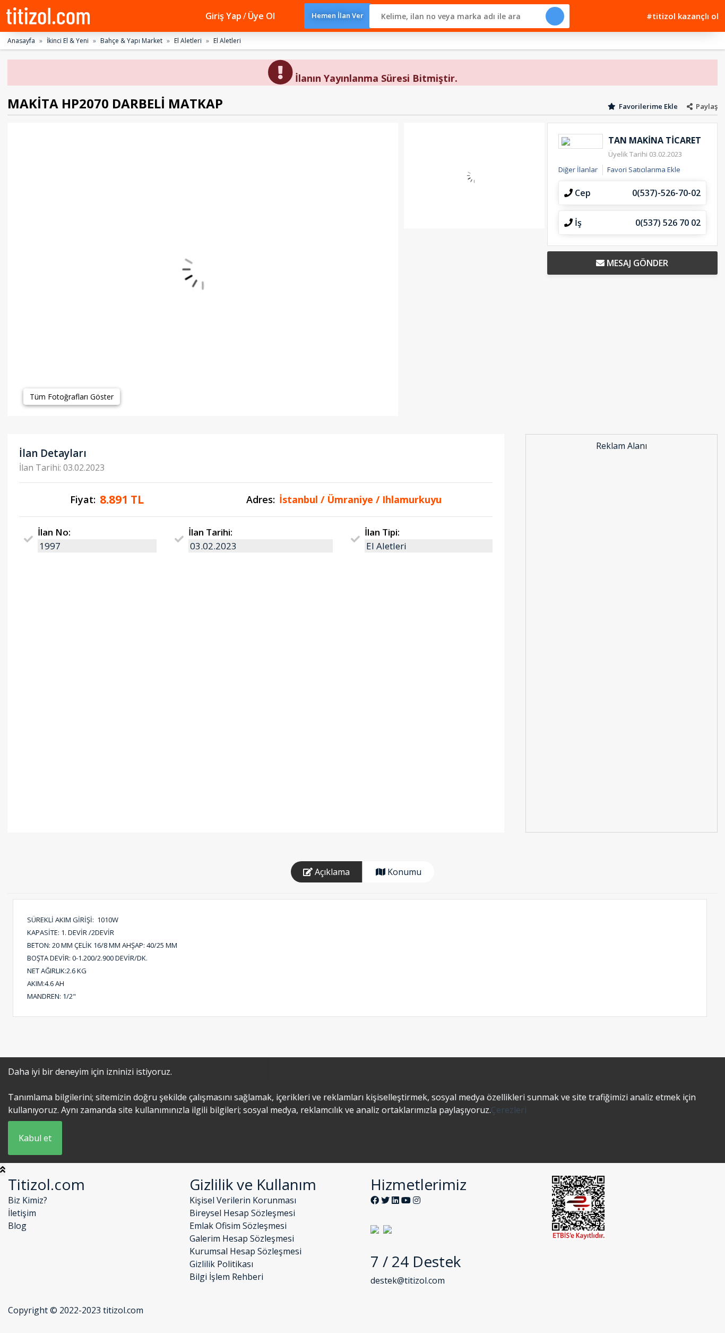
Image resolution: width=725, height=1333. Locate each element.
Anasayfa (21, 40)
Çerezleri (509, 1110)
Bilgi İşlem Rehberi (226, 1277)
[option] (202, 269)
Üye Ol (261, 16)
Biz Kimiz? (27, 1200)
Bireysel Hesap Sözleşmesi (242, 1213)
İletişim (22, 1213)
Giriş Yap (223, 16)
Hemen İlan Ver (338, 15)
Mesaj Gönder (636, 263)
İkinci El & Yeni (68, 40)
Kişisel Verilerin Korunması (242, 1200)
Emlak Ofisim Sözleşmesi (238, 1226)
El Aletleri (188, 40)
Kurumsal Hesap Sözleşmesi (245, 1251)
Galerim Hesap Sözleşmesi (241, 1238)
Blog (17, 1226)
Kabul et (35, 1138)
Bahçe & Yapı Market (131, 40)
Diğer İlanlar (578, 169)
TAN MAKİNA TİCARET (654, 140)
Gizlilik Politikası (221, 1264)
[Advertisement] (621, 643)
